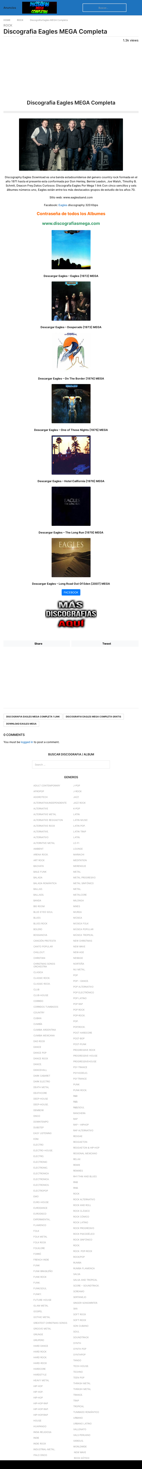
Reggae (77, 1136)
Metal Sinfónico (83, 883)
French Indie (41, 1259)
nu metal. (79, 969)
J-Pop (76, 785)
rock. (76, 1245)
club (36, 989)
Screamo (78, 1291)
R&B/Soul (78, 1107)
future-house (42, 1299)
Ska (75, 1308)
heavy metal (41, 1380)
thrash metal (82, 1383)
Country (39, 1012)
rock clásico (81, 1210)
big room (39, 906)
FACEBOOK (71, 592)
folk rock (39, 1242)
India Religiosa (42, 1432)
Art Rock (39, 860)
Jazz (76, 797)
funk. (36, 1282)
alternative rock (44, 825)
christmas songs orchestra (44, 965)
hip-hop (38, 1397)
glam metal (40, 1305)
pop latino (80, 998)
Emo (36, 1196)
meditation (80, 860)
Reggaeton (80, 1142)
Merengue (79, 866)
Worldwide (80, 1446)
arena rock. (40, 854)
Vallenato (79, 1429)
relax (76, 1159)
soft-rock (79, 1320)
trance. (78, 1394)
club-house (40, 995)
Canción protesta (44, 940)
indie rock (39, 1443)
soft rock (79, 1314)
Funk (36, 1265)
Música (77, 917)
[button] (18, 7)
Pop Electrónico (83, 992)
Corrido (38, 1001)
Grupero (38, 1340)
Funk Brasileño (43, 1271)
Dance (37, 1047)
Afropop (38, 791)
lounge (78, 848)
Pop (75, 975)
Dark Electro (41, 1081)
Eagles (63, 205)
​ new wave (79, 1452)
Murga (77, 912)
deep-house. (41, 1104)
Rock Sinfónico (82, 1239)
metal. (77, 889)
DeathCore (40, 1093)
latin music (80, 820)
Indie (36, 1437)
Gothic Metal (41, 1317)
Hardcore (39, 1368)
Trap (76, 1400)
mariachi (78, 854)
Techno (78, 1371)
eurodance (40, 1208)
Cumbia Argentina (44, 1029)
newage (78, 958)
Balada (37, 877)
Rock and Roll (82, 1205)
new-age (78, 952)
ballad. (38, 889)
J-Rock (77, 791)
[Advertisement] (71, 70)
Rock (7, 25)
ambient (38, 848)
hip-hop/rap (40, 1414)
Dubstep (38, 1127)
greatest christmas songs (50, 1322)
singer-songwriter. (85, 1302)
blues (37, 917)
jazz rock (79, 802)
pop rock (79, 1009)
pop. (75, 1021)
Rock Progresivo (83, 1228)
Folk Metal (40, 1236)
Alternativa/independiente (50, 802)
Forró (37, 1253)
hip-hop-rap (40, 1403)
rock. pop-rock (82, 1251)
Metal (77, 871)
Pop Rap (78, 1004)
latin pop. (79, 825)
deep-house (40, 1098)
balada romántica (45, 883)
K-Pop (76, 808)
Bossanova (40, 935)
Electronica (41, 1173)
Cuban (37, 1018)
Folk (36, 1231)
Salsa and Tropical (85, 1279)
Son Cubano (80, 1325)
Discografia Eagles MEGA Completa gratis (93, 716)
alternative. (41, 831)
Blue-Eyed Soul (43, 912)
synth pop (79, 1348)
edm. (36, 1139)
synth (77, 1343)
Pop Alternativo (83, 986)
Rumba (77, 1262)
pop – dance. (81, 981)
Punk (76, 1084)
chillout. (39, 952)
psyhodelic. (80, 1073)
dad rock (39, 1041)
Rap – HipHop (81, 1124)
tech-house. (81, 1366)
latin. (76, 837)
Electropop (40, 1190)
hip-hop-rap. (41, 1409)
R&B (75, 1096)
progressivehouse (84, 1061)
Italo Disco (40, 1455)
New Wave (79, 946)
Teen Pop (78, 1377)
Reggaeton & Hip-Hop (86, 1147)
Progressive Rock (84, 1050)
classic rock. (41, 978)
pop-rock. (79, 1015)
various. (78, 1440)
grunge (38, 1334)
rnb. (75, 1187)
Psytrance (80, 1078)
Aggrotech (40, 797)
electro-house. (43, 1150)
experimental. (42, 1219)
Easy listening (42, 1133)
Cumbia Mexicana (44, 1035)
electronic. (40, 1167)
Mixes (76, 906)
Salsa (76, 1274)
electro (38, 1144)
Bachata (38, 866)
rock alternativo (84, 1199)
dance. (37, 1064)
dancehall (40, 1070)
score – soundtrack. (86, 1285)
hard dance (40, 1345)
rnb (75, 1182)
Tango (77, 1360)
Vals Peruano (81, 1435)
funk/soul (40, 1288)
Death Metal (41, 1087)
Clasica (38, 972)
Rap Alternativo (83, 1130)
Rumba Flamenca (84, 1268)
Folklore (39, 1248)
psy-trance (80, 1067)
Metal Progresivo (84, 877)
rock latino (80, 1222)
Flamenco (39, 1225)
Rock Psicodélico (84, 1233)
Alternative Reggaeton (48, 820)
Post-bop (79, 1038)
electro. (38, 1156)
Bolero (37, 929)
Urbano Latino (82, 1423)
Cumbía (37, 1024)
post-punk (79, 1044)
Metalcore (80, 894)
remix (76, 1164)
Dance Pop (39, 1052)
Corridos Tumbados (45, 1006)
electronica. (41, 1179)
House (37, 1420)
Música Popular (83, 929)
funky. (37, 1294)
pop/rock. (79, 1027)
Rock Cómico (81, 1216)
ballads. (38, 894)
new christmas (82, 940)
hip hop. (38, 1391)
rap (75, 1119)
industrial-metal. (44, 1449)
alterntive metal (44, 843)
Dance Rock (40, 1058)
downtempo (40, 1121)
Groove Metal (42, 1328)
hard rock (39, 1351)
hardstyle (40, 1374)
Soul (76, 1331)
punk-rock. (80, 1090)
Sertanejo (79, 1297)
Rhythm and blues (85, 1176)
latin (76, 814)
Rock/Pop (79, 1256)
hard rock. (40, 1357)
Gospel (37, 1311)
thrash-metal (82, 1389)
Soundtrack (81, 1337)
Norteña (78, 963)
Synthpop (79, 1354)
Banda (37, 900)
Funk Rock (39, 1276)
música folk (80, 923)
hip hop (38, 1386)
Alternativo (40, 837)
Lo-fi (76, 843)
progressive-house (85, 1055)
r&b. (75, 1101)
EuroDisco (39, 1213)
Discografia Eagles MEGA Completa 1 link (33, 716)
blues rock (40, 923)
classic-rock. (42, 983)
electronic (40, 1162)
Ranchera (79, 1113)
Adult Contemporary (46, 785)
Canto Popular (43, 946)
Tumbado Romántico (86, 1412)
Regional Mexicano (85, 1153)
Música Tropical (83, 935)
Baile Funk (39, 871)
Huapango (39, 1426)
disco (36, 1116)
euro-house (41, 1202)
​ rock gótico (81, 1458)
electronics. (41, 1185)
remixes (78, 1170)
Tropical (78, 1406)
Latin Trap (79, 831)
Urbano (78, 1417)
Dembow (38, 1110)
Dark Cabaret (41, 1075)
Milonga (78, 900)
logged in (27, 742)
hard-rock (40, 1363)
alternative (40, 808)
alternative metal (44, 814)
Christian (39, 958)
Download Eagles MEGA (21, 723)
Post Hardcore (82, 1032)
